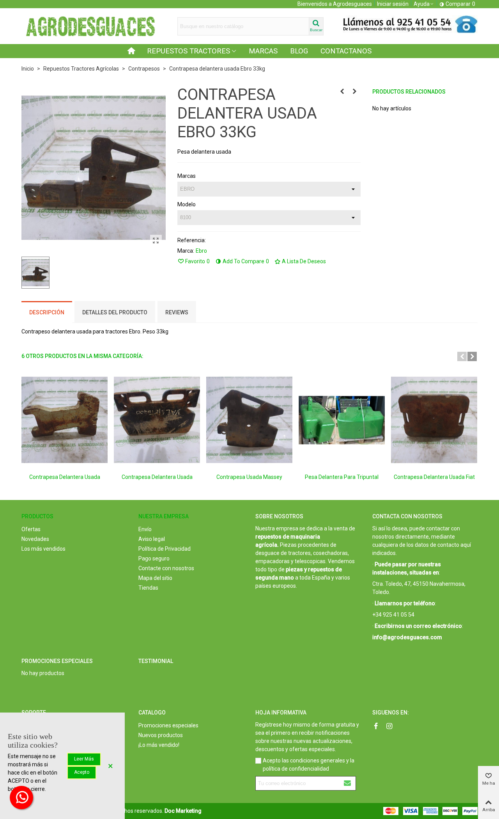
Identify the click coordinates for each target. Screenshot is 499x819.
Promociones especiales (57, 661)
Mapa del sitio (155, 578)
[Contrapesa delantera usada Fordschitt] (64, 419)
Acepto (81, 772)
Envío (145, 529)
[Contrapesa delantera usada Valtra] (157, 419)
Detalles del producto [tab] (114, 312)
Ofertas (31, 529)
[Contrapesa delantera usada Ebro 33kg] (156, 240)
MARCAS (263, 51)
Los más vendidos (43, 549)
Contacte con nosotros (166, 568)
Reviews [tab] (176, 312)
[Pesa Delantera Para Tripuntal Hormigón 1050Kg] (342, 419)
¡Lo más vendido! (158, 745)
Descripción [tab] (46, 312)
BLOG (299, 51)
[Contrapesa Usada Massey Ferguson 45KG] (249, 419)
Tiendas (148, 588)
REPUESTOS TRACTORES (188, 51)
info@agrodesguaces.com (407, 637)
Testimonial (155, 661)
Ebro (201, 251)
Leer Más (84, 759)
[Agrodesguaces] (89, 26)
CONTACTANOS (346, 51)
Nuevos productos (160, 735)
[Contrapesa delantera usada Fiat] (434, 419)
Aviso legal (151, 539)
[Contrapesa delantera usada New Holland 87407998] (342, 91)
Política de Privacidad (164, 549)
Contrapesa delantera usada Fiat (434, 477)
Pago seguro (154, 558)
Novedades (35, 539)
